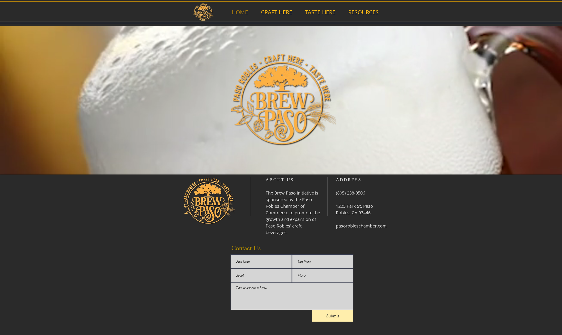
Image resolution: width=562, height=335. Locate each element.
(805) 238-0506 (350, 193)
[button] (276, 12)
